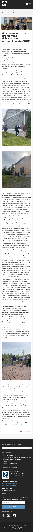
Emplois (21, 527)
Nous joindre (17, 528)
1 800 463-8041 (20, 473)
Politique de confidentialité (10, 463)
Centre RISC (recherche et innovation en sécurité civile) (17, 457)
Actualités (28, 527)
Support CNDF (6, 527)
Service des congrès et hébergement (12, 459)
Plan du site (14, 527)
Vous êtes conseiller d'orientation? (11, 455)
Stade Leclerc (6, 461)
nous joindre (15, 490)
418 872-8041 (15, 471)
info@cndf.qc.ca (19, 475)
